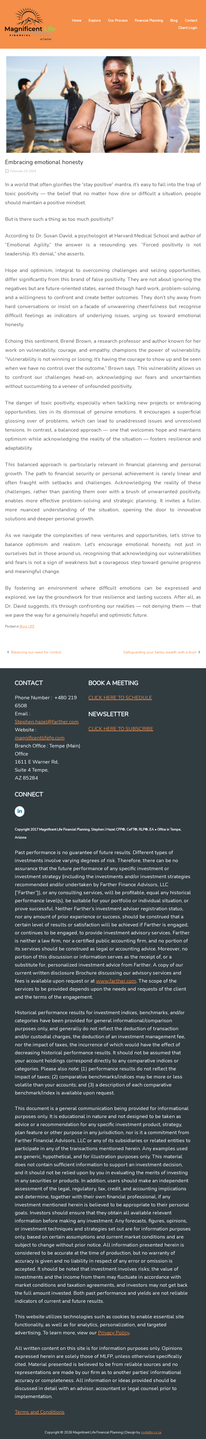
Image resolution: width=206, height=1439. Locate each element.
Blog (174, 20)
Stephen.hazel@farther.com (47, 721)
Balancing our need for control (36, 652)
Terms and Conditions (40, 1412)
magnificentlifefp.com (40, 737)
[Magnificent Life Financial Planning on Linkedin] (19, 811)
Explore (95, 20)
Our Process (118, 20)
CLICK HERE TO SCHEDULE (120, 697)
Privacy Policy (113, 1332)
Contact (191, 20)
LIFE (31, 626)
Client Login (187, 27)
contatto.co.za (151, 1432)
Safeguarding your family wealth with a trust (159, 652)
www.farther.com (116, 981)
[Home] (30, 23)
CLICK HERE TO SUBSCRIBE (120, 728)
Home (76, 20)
